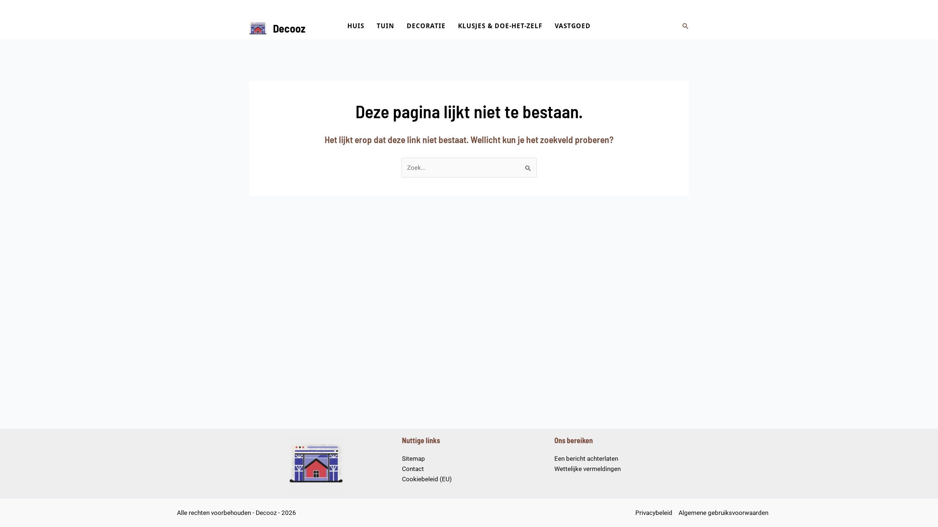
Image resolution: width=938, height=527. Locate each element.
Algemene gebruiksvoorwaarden (723, 512)
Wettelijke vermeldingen (587, 468)
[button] (685, 26)
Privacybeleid (653, 512)
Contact (413, 468)
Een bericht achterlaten (586, 458)
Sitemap (413, 458)
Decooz (289, 28)
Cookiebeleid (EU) (427, 479)
